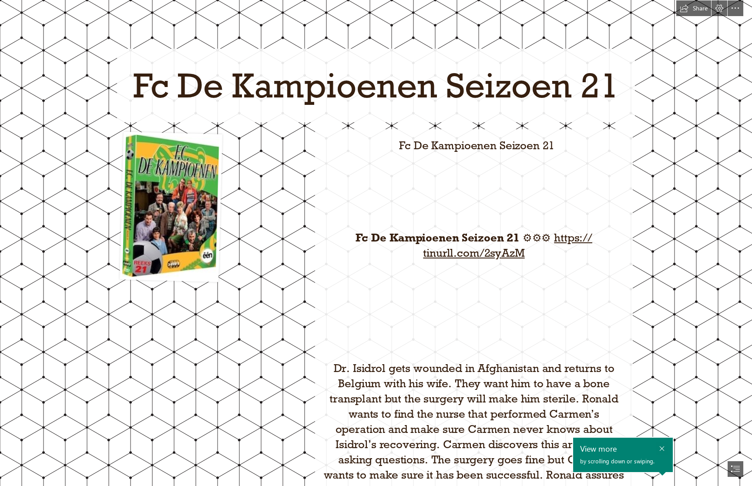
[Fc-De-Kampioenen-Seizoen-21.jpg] (170, 206)
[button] (693, 8)
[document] (376, 243)
